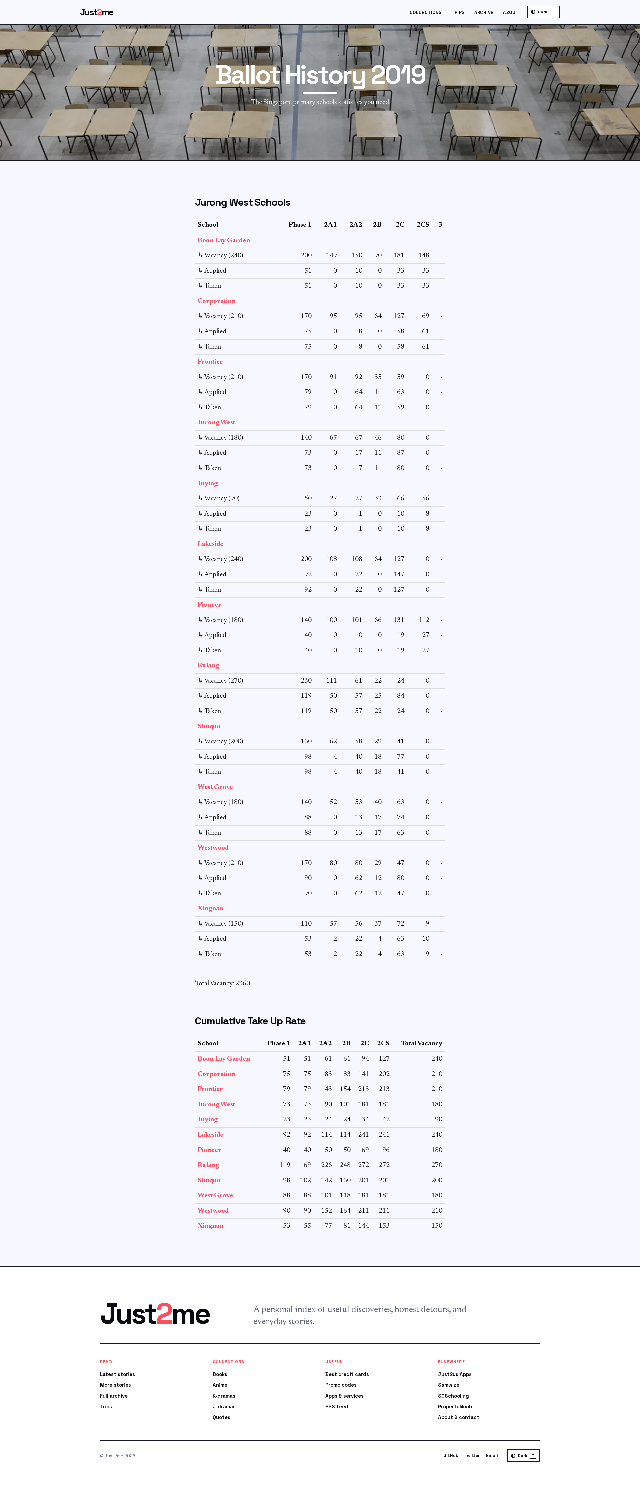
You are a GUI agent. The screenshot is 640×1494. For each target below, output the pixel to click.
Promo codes (341, 1385)
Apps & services (344, 1396)
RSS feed (336, 1406)
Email (492, 1455)
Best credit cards (347, 1374)
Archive (484, 12)
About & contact (458, 1417)
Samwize (448, 1385)
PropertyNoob (455, 1406)
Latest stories (117, 1374)
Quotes (221, 1417)
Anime (220, 1385)
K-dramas (224, 1396)
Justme (96, 12)
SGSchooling (453, 1396)
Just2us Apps (455, 1374)
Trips (458, 12)
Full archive (114, 1396)
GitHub (450, 1455)
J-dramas (224, 1406)
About (511, 12)
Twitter (472, 1455)
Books (220, 1374)
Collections (426, 12)
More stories (115, 1385)
